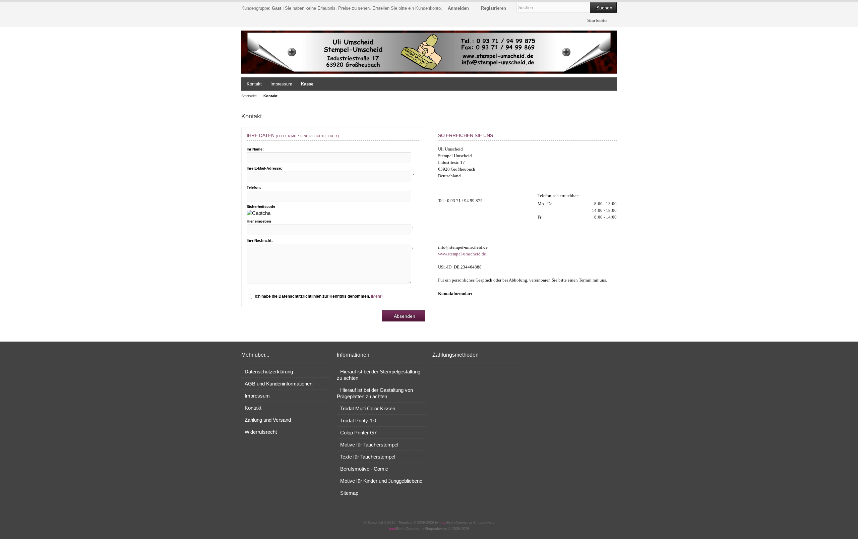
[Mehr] (376, 296)
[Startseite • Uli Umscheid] (429, 52)
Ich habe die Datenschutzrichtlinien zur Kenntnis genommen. (312, 296)
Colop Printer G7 (358, 432)
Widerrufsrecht (261, 432)
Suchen (603, 7)
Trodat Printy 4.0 (358, 420)
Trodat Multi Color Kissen (367, 408)
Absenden (403, 315)
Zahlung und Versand (268, 420)
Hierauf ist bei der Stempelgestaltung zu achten (378, 375)
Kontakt (254, 83)
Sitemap (349, 493)
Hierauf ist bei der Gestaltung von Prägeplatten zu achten (375, 393)
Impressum (281, 83)
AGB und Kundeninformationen (278, 383)
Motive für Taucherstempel (369, 444)
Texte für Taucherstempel (367, 457)
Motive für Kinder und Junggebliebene (381, 481)
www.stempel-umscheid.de (462, 253)
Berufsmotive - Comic (364, 469)
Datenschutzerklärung (269, 371)
